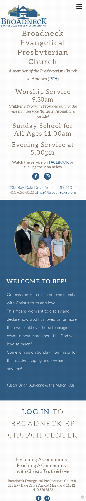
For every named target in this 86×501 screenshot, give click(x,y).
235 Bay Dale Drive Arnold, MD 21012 (43, 188)
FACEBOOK (59, 162)
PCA (53, 78)
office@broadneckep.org (55, 192)
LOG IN (36, 412)
